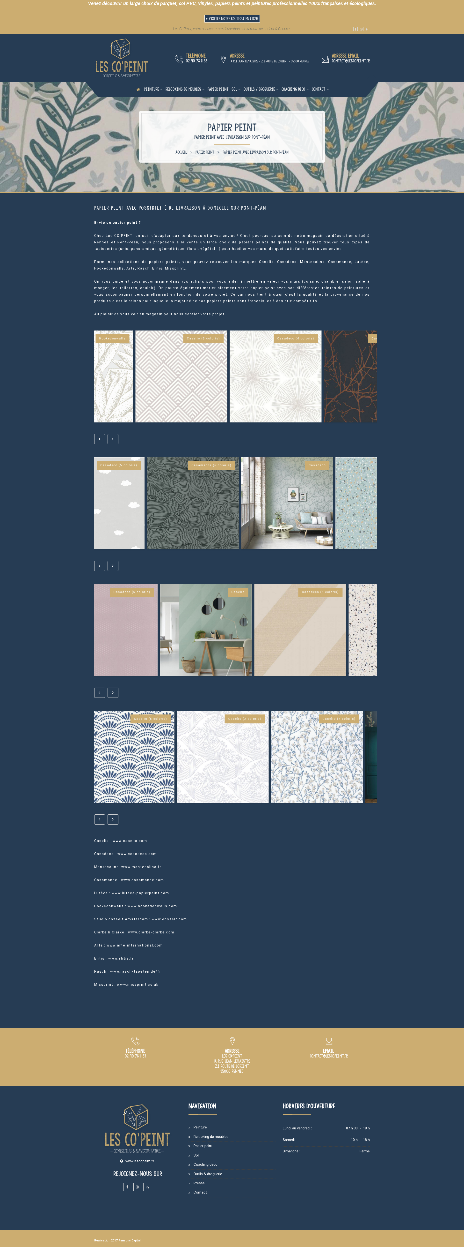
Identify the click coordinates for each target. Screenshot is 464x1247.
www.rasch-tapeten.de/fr (135, 971)
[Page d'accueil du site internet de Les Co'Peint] (138, 89)
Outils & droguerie (208, 1174)
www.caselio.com (130, 841)
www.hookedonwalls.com (152, 906)
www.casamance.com (142, 880)
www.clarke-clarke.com (151, 932)
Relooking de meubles (183, 89)
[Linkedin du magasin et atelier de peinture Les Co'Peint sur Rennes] (367, 29)
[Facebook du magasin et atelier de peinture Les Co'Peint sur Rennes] (355, 29)
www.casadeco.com (137, 854)
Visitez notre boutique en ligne (233, 18)
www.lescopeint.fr (139, 1161)
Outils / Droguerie (259, 89)
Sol (234, 89)
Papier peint (218, 89)
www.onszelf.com (169, 919)
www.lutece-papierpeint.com (140, 893)
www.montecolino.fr (141, 867)
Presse (199, 1183)
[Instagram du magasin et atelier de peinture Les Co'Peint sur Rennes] (361, 29)
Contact (318, 89)
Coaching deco (293, 89)
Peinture (151, 89)
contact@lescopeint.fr (351, 60)
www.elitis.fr (121, 958)
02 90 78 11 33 (196, 60)
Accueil (181, 152)
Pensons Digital (129, 1240)
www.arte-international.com (135, 945)
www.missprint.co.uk (138, 984)
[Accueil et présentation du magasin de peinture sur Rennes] (122, 58)
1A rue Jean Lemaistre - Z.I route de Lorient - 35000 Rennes (269, 61)
